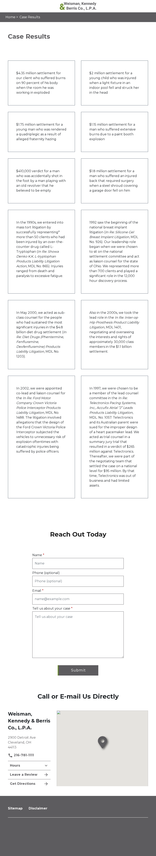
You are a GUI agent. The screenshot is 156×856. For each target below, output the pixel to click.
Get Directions (22, 784)
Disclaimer (38, 808)
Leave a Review (23, 774)
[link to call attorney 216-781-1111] (7, 6)
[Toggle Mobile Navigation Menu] (148, 6)
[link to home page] (78, 6)
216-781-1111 (23, 755)
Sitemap (15, 808)
